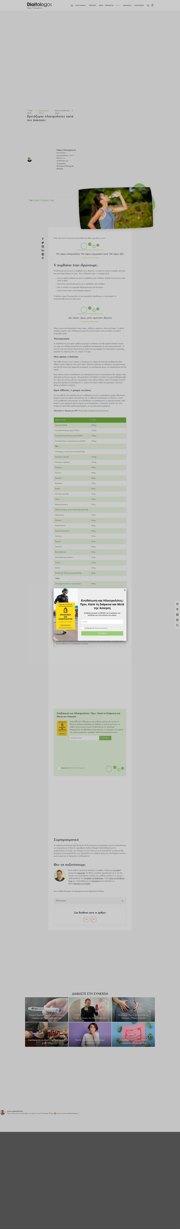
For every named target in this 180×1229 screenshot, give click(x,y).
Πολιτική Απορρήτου (101, 628)
